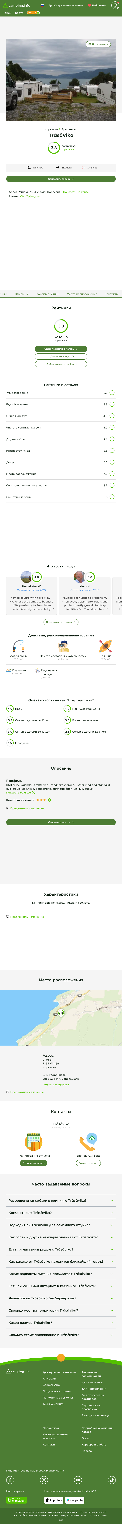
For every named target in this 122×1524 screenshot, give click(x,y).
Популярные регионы (58, 1397)
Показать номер (88, 1163)
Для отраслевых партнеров (93, 1396)
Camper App (51, 1384)
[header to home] (16, 5)
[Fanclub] (33, 13)
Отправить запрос (59, 179)
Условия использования (30, 1512)
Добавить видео (61, 356)
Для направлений (94, 1388)
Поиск (7, 12)
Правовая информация (62, 1512)
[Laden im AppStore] (53, 1500)
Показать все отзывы (59, 622)
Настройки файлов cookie (30, 1515)
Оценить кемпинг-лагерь (59, 348)
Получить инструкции (56, 1084)
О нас (86, 1438)
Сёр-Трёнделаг (30, 196)
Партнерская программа (91, 1406)
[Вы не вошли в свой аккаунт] (115, 5)
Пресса (87, 1450)
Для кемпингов (92, 1382)
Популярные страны (57, 1391)
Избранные (99, 5)
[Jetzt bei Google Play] (74, 1500)
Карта (19, 12)
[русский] (42, 5)
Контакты (49, 1444)
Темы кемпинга (53, 1403)
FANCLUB (49, 1378)
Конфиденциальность (93, 1512)
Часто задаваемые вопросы (55, 1436)
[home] (18, 1370)
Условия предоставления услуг (68, 1515)
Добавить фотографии (60, 364)
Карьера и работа (94, 1444)
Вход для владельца (95, 1415)
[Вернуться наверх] (61, 1358)
